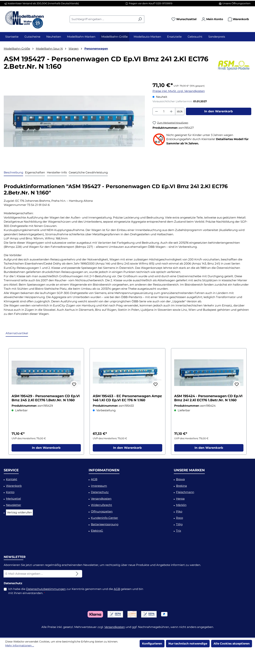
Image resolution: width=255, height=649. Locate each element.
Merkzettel (13, 498)
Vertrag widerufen (19, 512)
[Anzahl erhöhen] (171, 111)
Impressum (99, 485)
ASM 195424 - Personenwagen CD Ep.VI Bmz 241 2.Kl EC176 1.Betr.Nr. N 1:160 (208, 398)
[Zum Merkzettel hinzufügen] (74, 384)
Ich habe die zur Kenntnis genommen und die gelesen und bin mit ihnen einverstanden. (75, 591)
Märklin (181, 505)
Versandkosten (101, 498)
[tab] (13, 173)
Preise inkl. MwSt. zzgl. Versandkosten (179, 91)
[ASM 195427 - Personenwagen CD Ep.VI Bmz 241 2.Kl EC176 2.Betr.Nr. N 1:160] (74, 121)
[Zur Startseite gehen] (24, 18)
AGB (94, 479)
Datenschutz (100, 492)
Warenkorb (14, 485)
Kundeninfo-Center (104, 518)
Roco (179, 518)
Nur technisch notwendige (187, 643)
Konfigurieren (152, 643)
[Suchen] (140, 19)
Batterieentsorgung (104, 524)
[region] (74, 121)
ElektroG (97, 530)
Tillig (179, 524)
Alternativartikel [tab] (17, 333)
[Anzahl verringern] (156, 111)
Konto (10, 492)
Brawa (180, 479)
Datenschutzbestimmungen (46, 589)
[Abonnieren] (77, 573)
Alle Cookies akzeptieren (232, 643)
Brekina (181, 485)
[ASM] (234, 64)
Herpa (180, 498)
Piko (179, 511)
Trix (178, 530)
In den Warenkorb (218, 111)
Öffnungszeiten (102, 511)
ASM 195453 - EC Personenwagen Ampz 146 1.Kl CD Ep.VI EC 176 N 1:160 (127, 398)
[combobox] (103, 19)
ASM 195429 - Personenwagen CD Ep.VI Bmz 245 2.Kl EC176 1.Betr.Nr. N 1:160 (46, 398)
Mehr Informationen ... (19, 645)
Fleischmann (185, 492)
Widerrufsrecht (101, 505)
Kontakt (11, 479)
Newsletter (13, 505)
